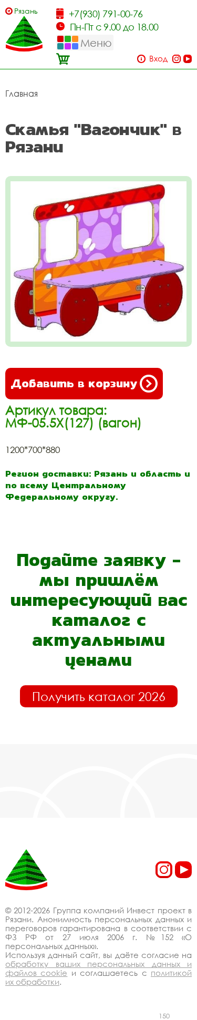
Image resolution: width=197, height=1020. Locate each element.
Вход (158, 58)
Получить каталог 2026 (98, 696)
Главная (21, 93)
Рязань (26, 10)
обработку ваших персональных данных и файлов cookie (98, 968)
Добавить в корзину (74, 383)
